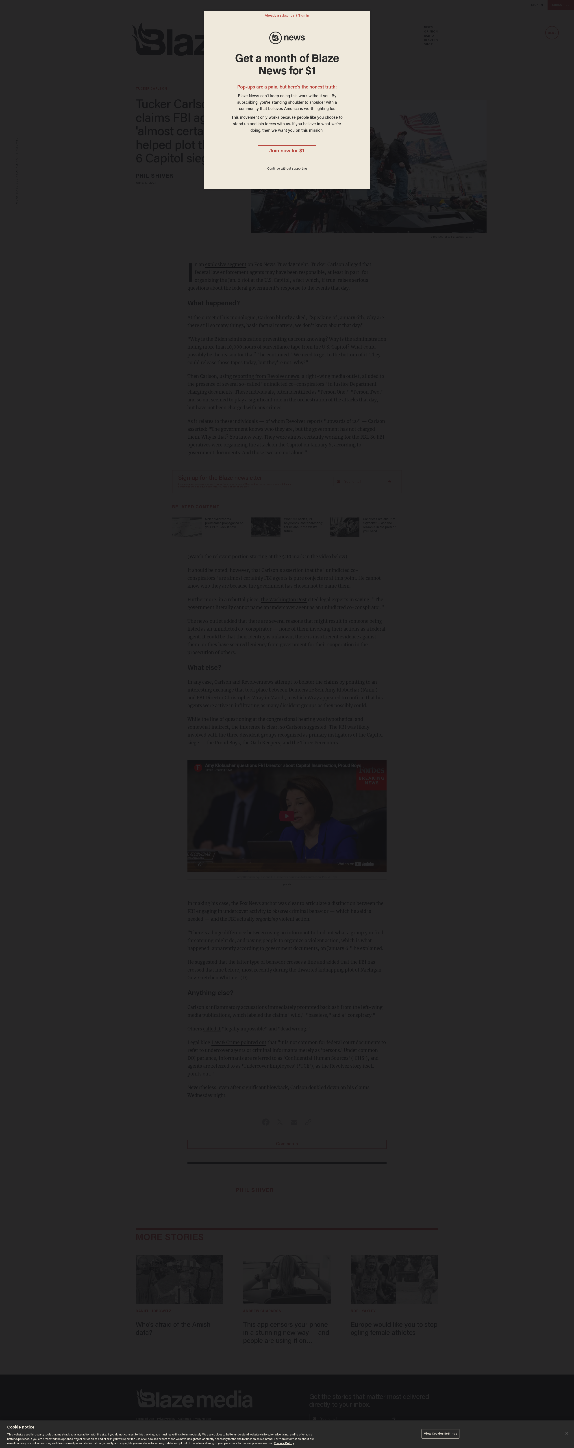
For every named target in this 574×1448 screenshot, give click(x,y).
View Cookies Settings (440, 1433)
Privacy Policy (284, 1443)
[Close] (567, 1433)
